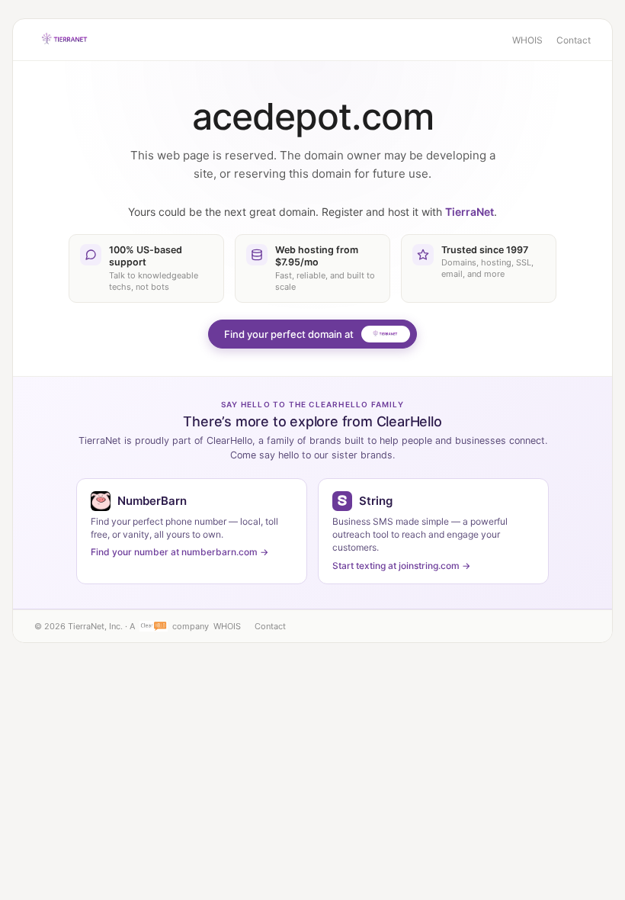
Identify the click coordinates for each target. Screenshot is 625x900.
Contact (573, 40)
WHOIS (527, 40)
